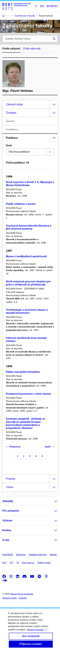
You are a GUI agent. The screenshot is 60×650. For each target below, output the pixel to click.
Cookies (23, 598)
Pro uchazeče (10, 510)
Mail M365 (7, 554)
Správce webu (9, 598)
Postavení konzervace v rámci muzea (28, 393)
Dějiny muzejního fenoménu (23, 372)
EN (42, 6)
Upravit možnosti (35, 629)
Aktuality (7, 501)
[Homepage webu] (16, 6)
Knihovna (21, 554)
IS (18, 562)
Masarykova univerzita (21, 594)
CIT (11, 562)
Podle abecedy (31, 48)
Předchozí (15, 446)
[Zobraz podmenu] (52, 501)
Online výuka (44, 562)
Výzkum (7, 520)
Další (47, 446)
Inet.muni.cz (28, 562)
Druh (9, 145)
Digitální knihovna (38, 554)
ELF (4, 562)
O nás (5, 540)
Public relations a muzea (21, 204)
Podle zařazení (11, 48)
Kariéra (6, 530)
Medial (53, 554)
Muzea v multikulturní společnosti (26, 256)
